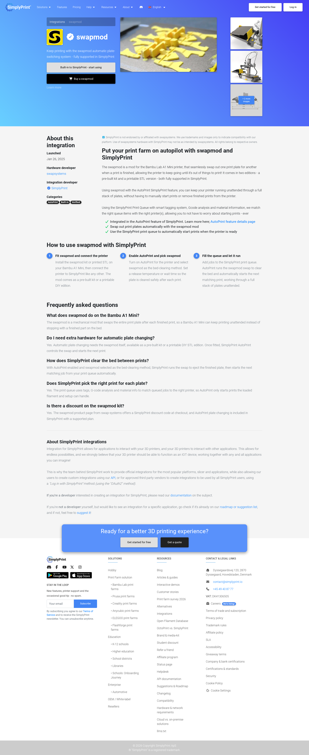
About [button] (126, 7)
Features (62, 7)
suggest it (83, 513)
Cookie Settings (220, 690)
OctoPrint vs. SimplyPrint (172, 628)
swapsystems (56, 174)
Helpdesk (163, 671)
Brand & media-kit (168, 635)
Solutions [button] (42, 7)
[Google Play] (58, 575)
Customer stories (168, 592)
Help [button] (89, 7)
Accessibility (213, 647)
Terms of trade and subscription (226, 610)
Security (211, 676)
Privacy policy (214, 618)
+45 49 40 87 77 (223, 589)
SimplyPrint (59, 188)
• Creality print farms (124, 603)
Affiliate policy (214, 632)
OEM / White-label (119, 699)
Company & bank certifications (225, 661)
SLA (208, 639)
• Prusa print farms (123, 596)
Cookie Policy (214, 683)
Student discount (167, 642)
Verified (76, 202)
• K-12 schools (120, 644)
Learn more (54, 87)
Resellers (113, 706)
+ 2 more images (246, 100)
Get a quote (175, 542)
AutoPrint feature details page (233, 222)
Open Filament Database (172, 621)
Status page (164, 664)
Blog (160, 570)
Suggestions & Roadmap (172, 686)
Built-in (65, 202)
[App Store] (81, 575)
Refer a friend (165, 650)
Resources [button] (107, 7)
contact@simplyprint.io (227, 581)
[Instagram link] (80, 567)
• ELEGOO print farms (124, 618)
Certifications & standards (222, 668)
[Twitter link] (72, 567)
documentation (181, 495)
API (113, 478)
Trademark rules (216, 625)
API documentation (169, 679)
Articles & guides (167, 577)
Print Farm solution (120, 577)
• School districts (121, 658)
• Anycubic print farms (125, 610)
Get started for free (139, 542)
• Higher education (122, 651)
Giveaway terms (216, 654)
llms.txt (161, 731)
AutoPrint (53, 202)
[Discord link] (49, 567)
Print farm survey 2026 (171, 599)
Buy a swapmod (83, 78)
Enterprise (114, 684)
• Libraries (117, 666)
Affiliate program (167, 657)
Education (114, 637)
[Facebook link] (56, 567)
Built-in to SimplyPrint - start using (81, 67)
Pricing (77, 7)
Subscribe (85, 603)
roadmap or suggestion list (238, 507)
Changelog (164, 693)
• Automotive (119, 692)
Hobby (112, 570)
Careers (222, 603)
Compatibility (165, 700)
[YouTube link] (64, 567)
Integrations (57, 22)
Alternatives (164, 606)
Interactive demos (168, 584)
